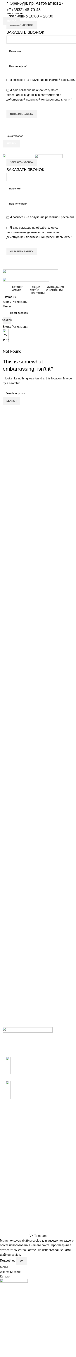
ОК (21, 1260)
